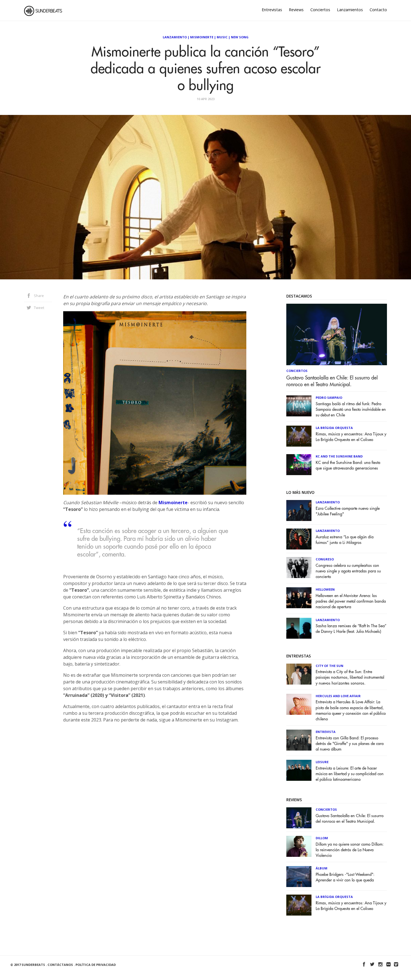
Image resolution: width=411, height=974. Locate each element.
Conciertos (320, 9)
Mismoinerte (201, 37)
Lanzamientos (350, 9)
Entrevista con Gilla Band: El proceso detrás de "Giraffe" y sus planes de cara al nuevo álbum (350, 743)
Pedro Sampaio (329, 397)
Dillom (322, 838)
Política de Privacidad (95, 965)
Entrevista (326, 732)
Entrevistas (272, 9)
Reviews (296, 9)
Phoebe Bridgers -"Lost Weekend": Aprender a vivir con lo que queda (345, 877)
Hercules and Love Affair (338, 696)
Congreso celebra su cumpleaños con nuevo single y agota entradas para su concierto (348, 571)
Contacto (378, 9)
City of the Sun (329, 666)
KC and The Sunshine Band (339, 456)
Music (222, 37)
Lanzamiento (175, 37)
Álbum (321, 868)
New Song (240, 37)
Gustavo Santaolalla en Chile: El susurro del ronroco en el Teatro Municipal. (332, 381)
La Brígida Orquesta (334, 428)
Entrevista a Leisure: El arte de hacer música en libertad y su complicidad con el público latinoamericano (350, 774)
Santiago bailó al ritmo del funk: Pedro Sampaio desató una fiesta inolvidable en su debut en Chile (351, 409)
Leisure (322, 762)
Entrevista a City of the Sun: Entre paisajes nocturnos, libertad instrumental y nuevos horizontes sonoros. (350, 677)
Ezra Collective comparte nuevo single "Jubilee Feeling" (348, 511)
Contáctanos (60, 965)
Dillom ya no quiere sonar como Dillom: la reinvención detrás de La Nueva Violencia (350, 850)
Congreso (325, 559)
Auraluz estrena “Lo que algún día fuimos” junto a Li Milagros (345, 540)
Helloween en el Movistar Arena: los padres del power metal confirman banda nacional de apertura (351, 601)
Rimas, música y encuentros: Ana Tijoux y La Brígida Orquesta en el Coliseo (351, 437)
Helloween (325, 589)
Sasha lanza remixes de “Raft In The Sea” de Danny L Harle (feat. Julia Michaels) (351, 629)
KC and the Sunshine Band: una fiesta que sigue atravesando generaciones (348, 465)
